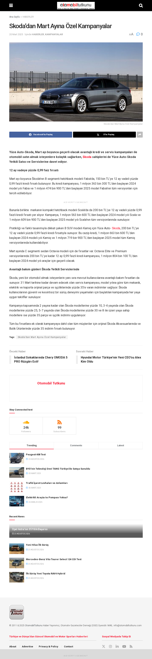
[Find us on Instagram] (110, 646)
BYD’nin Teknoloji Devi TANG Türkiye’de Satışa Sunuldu (58, 468)
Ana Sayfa (14, 17)
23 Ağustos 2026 (22, 534)
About (12, 646)
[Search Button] (141, 5)
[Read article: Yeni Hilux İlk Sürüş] (16, 548)
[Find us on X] (103, 646)
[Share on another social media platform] (140, 135)
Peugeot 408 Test (36, 454)
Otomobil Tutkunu (51, 383)
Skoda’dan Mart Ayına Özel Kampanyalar (42, 337)
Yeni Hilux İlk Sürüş (37, 544)
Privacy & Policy (48, 646)
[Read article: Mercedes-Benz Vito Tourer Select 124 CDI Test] (16, 563)
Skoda (87, 157)
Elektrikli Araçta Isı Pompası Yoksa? (47, 497)
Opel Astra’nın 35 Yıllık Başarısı (30, 529)
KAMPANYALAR (54, 34)
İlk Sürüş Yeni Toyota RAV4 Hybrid (45, 573)
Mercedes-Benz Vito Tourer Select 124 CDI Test (53, 559)
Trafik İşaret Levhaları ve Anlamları (47, 483)
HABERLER (28, 17)
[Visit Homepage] (76, 5)
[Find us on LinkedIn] (117, 646)
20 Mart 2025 (16, 34)
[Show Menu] (11, 5)
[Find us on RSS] (131, 647)
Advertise (27, 646)
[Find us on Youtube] (124, 646)
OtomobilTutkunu (33, 625)
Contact (68, 646)
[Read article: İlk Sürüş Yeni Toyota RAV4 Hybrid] (16, 577)
